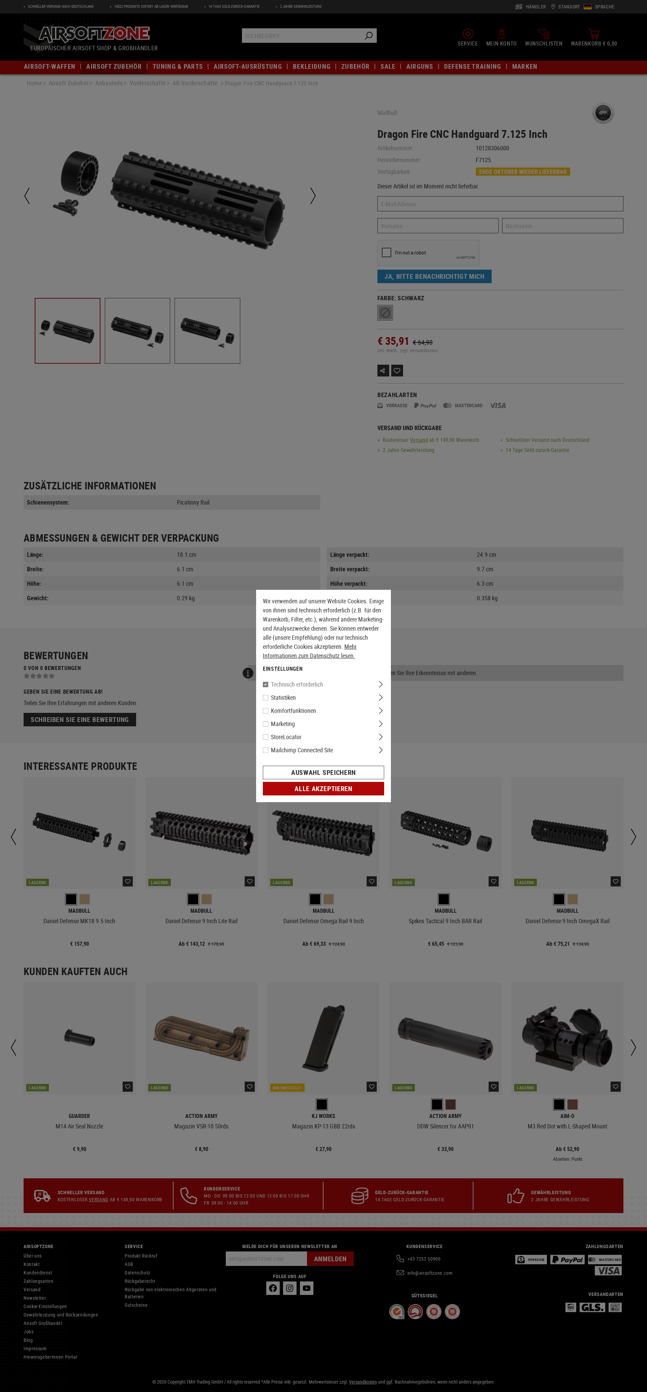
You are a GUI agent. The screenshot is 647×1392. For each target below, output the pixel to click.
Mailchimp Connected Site (302, 750)
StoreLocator (286, 737)
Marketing (283, 724)
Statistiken (283, 697)
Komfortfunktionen (293, 710)
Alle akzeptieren (323, 788)
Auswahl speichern (323, 772)
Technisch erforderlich (297, 684)
